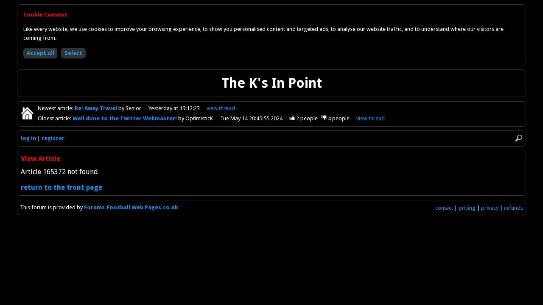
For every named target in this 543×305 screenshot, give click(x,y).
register (53, 138)
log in (28, 138)
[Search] (519, 138)
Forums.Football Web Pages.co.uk (131, 207)
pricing (467, 208)
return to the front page (61, 187)
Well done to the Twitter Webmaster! (125, 118)
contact (444, 208)
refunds (513, 208)
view (221, 108)
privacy (489, 208)
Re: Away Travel (96, 108)
